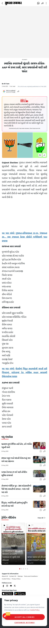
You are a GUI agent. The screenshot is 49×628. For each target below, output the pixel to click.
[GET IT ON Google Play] (20, 593)
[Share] (18, 91)
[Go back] (2, 3)
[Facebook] (3, 585)
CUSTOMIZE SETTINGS (24, 622)
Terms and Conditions (31, 576)
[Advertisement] (24, 32)
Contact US (12, 576)
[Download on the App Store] (7, 593)
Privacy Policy (16, 579)
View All (40, 518)
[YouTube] (11, 585)
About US (5, 576)
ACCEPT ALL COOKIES (24, 617)
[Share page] (42, 3)
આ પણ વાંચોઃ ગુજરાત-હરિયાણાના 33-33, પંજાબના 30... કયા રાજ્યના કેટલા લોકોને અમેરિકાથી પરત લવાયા (24, 237)
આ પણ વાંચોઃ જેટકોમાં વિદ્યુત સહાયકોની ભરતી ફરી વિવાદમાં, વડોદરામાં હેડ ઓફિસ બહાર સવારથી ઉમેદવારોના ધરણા (24, 372)
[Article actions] (47, 3)
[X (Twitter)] (14, 585)
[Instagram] (7, 585)
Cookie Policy (6, 579)
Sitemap (20, 576)
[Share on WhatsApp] (38, 3)
